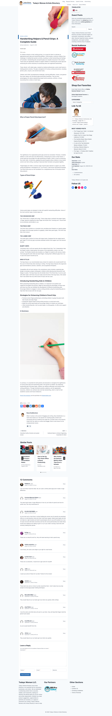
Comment (23, 650)
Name (23, 670)
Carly (40, 464)
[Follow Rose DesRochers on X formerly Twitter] (30, 426)
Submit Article (79, 1)
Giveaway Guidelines (77, 690)
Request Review (70, 1)
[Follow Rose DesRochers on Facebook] (28, 426)
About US (75, 4)
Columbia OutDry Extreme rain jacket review (29, 433)
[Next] (64, 458)
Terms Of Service (76, 692)
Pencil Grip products (25, 395)
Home (73, 686)
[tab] (40, 472)
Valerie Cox (57, 466)
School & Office (24, 36)
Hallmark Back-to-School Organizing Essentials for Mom (57, 433)
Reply (64, 483)
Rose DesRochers (25, 45)
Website (55, 670)
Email (38, 670)
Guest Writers (82, 4)
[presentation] (27, 449)
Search (73, 27)
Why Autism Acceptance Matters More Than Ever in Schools (58, 460)
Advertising (87, 1)
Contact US (75, 688)
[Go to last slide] (22, 458)
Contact (69, 4)
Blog (64, 1)
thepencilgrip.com (46, 395)
